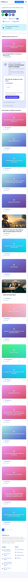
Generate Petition (13, 97)
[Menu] (25, 2)
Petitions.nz (4, 2)
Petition (5, 18)
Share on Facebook (10, 11)
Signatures (14, 18)
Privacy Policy (15, 21)
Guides (4, 547)
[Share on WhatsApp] (2, 14)
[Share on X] (6, 14)
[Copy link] (13, 14)
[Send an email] (9, 14)
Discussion (7, 21)
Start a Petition (19, 1)
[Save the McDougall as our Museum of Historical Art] (14, 49)
